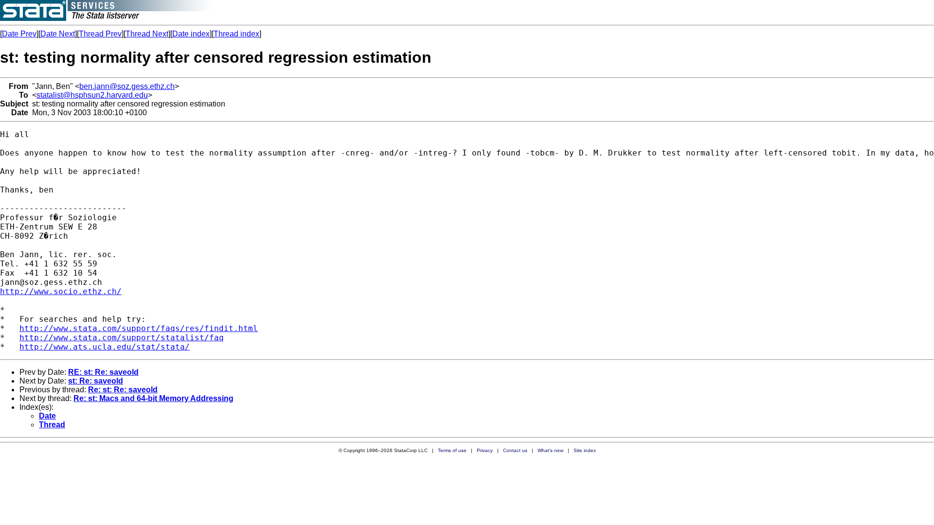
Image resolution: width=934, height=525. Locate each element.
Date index (191, 34)
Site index (585, 450)
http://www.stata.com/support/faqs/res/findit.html (138, 328)
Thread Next (147, 34)
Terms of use (452, 450)
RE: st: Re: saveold (103, 372)
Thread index (236, 34)
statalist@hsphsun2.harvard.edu (92, 95)
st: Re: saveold (95, 381)
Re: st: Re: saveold (123, 389)
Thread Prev (100, 34)
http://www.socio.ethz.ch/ (61, 291)
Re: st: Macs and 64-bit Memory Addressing (153, 398)
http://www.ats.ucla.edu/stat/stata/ (104, 346)
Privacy (485, 450)
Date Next (57, 34)
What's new (550, 450)
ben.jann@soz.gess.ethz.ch (127, 86)
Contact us (515, 450)
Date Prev (19, 34)
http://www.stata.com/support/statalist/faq (121, 337)
